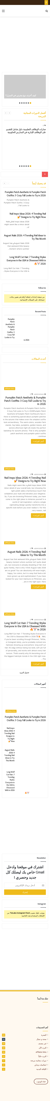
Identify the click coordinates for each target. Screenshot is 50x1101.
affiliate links (41, 1052)
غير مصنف (42, 1043)
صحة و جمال (41, 1039)
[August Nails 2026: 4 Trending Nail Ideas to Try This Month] (38, 247)
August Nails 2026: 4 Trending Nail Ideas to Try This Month (26, 553)
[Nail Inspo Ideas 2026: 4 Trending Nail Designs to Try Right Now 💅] (38, 225)
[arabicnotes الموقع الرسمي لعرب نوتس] (36, 11)
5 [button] (21, 103)
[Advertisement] (25, 44)
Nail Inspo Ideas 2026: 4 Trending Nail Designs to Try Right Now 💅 (25, 479)
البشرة (43, 1035)
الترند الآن (42, 1048)
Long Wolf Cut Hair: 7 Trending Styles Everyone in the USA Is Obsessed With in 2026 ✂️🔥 (26, 260)
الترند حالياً (42, 1056)
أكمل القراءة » (38, 441)
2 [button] (28, 103)
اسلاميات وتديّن (40, 1065)
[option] (25, 86)
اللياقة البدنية (41, 1069)
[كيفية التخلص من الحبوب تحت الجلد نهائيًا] (40, 1009)
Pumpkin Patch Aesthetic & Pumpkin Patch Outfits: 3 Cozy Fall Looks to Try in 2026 (25, 401)
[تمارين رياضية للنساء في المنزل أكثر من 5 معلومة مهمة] (25, 1009)
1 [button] (30, 103)
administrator (39, 394)
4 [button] (24, 103)
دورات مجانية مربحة (38, 1061)
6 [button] (19, 103)
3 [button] (26, 103)
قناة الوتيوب (41, 1081)
